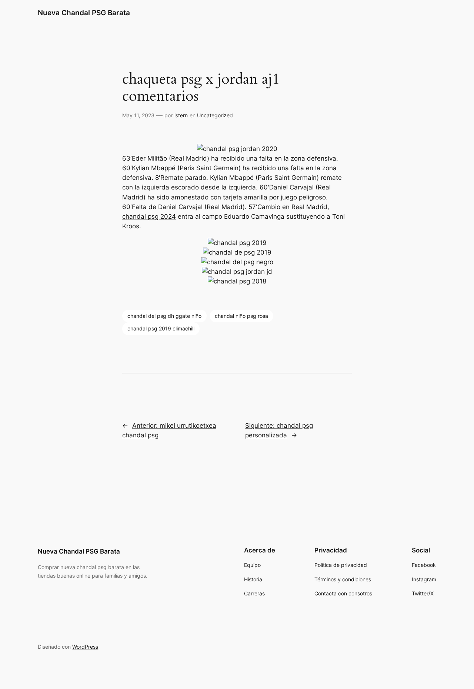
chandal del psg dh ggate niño (164, 316)
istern (181, 115)
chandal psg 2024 (149, 216)
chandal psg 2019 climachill (160, 328)
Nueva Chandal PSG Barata (84, 12)
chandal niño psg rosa (241, 316)
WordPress (85, 646)
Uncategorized (215, 115)
